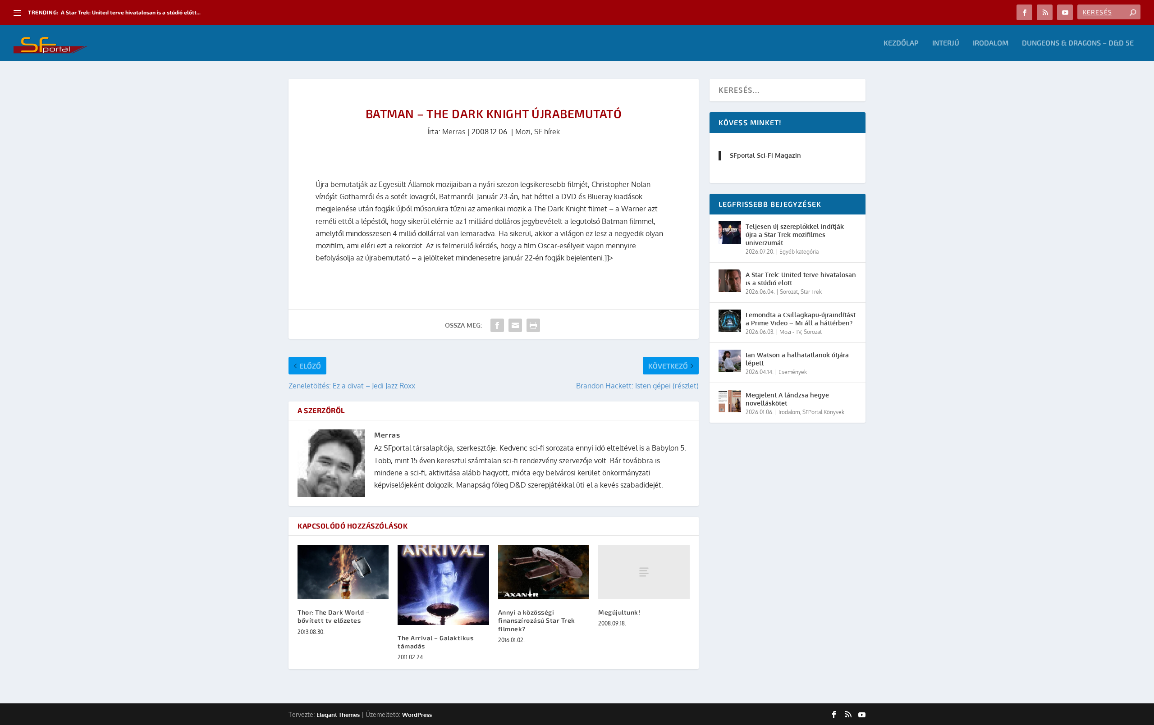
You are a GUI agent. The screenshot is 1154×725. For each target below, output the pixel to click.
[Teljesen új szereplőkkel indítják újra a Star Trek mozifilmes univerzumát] (730, 232)
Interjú (945, 43)
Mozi (523, 131)
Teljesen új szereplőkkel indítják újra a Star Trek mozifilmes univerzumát (795, 234)
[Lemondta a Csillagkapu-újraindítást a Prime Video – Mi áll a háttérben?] (730, 321)
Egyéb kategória (799, 251)
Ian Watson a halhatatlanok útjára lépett (797, 359)
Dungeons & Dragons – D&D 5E (1078, 43)
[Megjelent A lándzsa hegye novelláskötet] (730, 401)
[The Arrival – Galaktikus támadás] (443, 585)
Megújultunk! (619, 612)
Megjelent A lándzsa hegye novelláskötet (787, 399)
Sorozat (789, 291)
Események (792, 372)
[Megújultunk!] (643, 572)
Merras (453, 131)
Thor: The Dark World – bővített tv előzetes (333, 616)
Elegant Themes (338, 714)
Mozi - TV (790, 331)
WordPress (417, 714)
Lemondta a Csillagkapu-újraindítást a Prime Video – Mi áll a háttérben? (801, 319)
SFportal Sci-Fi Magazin (765, 155)
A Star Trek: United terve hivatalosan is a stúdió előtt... (131, 12)
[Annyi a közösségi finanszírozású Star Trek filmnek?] (543, 572)
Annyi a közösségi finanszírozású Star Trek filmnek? (536, 620)
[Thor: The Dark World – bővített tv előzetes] (343, 572)
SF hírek (547, 131)
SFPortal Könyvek (823, 412)
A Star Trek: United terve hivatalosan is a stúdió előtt (801, 279)
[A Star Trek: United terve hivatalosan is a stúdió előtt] (730, 280)
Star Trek (811, 291)
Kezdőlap (901, 43)
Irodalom (990, 43)
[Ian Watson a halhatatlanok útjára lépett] (730, 361)
